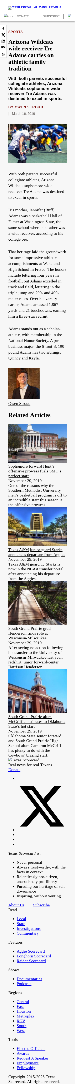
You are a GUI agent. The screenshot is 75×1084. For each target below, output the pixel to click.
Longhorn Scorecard (34, 956)
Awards (23, 1053)
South (21, 1025)
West (21, 1030)
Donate (23, 16)
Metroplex (25, 1016)
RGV (21, 1021)
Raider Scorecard (31, 960)
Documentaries (29, 978)
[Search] (70, 16)
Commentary (28, 933)
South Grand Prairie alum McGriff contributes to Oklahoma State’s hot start (36, 721)
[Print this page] (3, 54)
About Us (16, 905)
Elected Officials (31, 1048)
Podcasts (24, 983)
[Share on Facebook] (3, 28)
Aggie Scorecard (31, 951)
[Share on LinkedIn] (3, 41)
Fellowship (26, 1067)
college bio (17, 239)
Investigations (29, 928)
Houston (24, 1011)
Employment (28, 1063)
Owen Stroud (29, 107)
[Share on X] (3, 35)
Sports (15, 32)
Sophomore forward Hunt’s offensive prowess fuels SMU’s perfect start (34, 471)
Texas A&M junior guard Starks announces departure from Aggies (36, 552)
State (21, 923)
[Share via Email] (3, 48)
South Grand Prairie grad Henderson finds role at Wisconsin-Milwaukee (29, 633)
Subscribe (51, 16)
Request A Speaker (32, 1058)
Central (23, 1001)
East (20, 1006)
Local (21, 918)
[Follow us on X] (42, 829)
